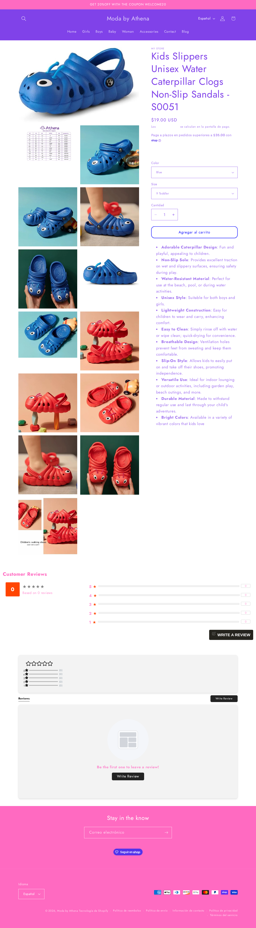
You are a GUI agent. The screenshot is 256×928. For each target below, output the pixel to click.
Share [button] (159, 151)
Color (155, 163)
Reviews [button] (24, 698)
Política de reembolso (127, 910)
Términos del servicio (224, 915)
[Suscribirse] (166, 832)
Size (154, 184)
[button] (23, 18)
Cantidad (157, 205)
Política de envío (157, 910)
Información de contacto (188, 910)
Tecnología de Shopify (93, 911)
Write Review (224, 698)
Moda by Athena (67, 911)
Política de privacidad (223, 910)
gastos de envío (168, 126)
